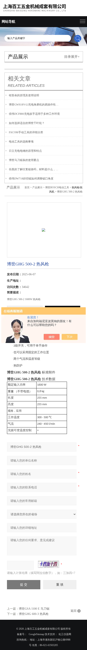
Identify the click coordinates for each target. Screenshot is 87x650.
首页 (27, 187)
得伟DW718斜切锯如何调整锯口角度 (31, 178)
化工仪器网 (64, 634)
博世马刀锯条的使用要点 (24, 160)
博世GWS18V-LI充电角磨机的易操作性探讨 (35, 104)
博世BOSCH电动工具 (57, 187)
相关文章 (19, 78)
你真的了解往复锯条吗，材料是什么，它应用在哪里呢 (35, 169)
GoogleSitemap (36, 634)
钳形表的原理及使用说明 (24, 95)
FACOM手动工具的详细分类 (26, 132)
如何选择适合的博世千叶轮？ (27, 123)
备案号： (22, 634)
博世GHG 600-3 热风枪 (34, 614)
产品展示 (37, 187)
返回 (73, 610)
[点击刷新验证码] (48, 564)
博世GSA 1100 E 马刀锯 (34, 608)
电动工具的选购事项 (21, 141)
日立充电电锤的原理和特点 (25, 150)
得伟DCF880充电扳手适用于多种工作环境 (34, 113)
